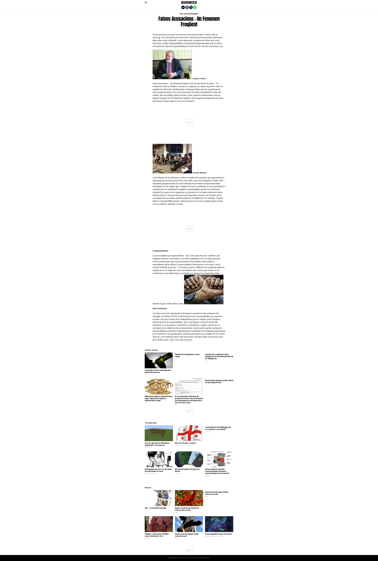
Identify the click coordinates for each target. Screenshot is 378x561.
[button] (146, 2)
